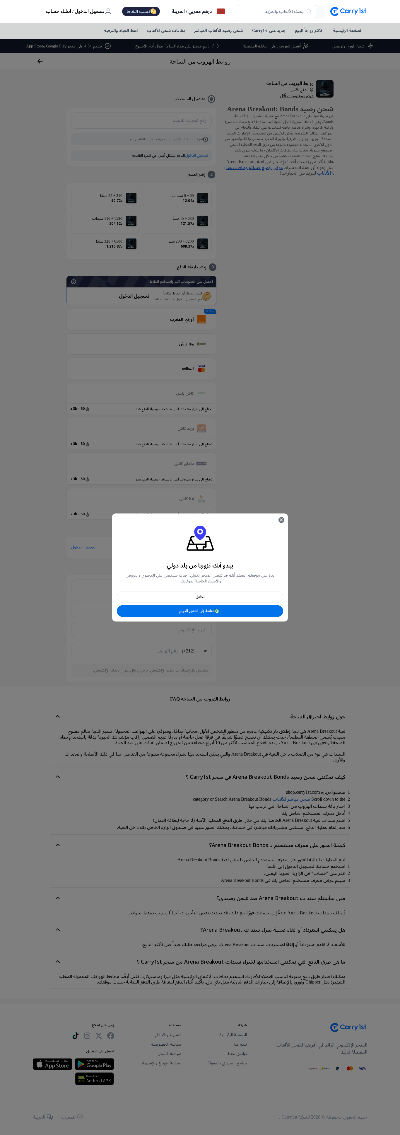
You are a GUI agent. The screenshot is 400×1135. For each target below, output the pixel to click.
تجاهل (200, 597)
